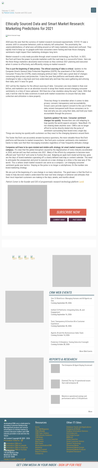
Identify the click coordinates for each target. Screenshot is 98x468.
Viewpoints (39, 439)
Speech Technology (73, 443)
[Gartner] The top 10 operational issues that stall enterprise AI (76, 382)
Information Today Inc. (12, 440)
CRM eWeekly (40, 431)
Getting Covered (41, 449)
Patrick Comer (9, 13)
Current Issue (58, 220)
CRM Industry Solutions (43, 435)
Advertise (38, 447)
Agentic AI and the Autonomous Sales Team (67, 333)
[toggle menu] (93, 10)
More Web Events (85, 351)
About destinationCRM (43, 445)
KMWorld (69, 437)
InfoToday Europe (72, 435)
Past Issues (77, 220)
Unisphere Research (73, 452)
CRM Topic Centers (42, 433)
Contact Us (39, 454)
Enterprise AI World (73, 429)
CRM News (39, 437)
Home (37, 427)
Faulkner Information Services (77, 431)
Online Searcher (72, 439)
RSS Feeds (39, 443)
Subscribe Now (68, 212)
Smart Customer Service (75, 441)
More (90, 411)
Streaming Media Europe (75, 447)
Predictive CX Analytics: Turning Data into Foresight (70, 342)
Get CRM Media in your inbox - (48, 465)
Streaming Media (72, 445)
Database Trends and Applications (78, 427)
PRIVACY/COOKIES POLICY (13, 459)
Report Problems (41, 452)
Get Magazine (42, 429)
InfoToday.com (71, 433)
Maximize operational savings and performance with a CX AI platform (74, 397)
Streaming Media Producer (76, 449)
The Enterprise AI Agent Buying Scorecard (77, 365)
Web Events (39, 441)
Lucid (81, 181)
